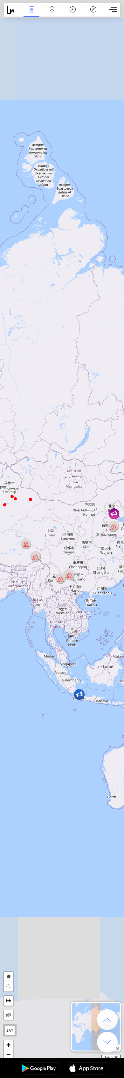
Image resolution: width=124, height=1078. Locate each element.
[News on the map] (12, 10)
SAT (10, 1030)
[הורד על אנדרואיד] (39, 1069)
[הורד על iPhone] (87, 1069)
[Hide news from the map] (8, 1015)
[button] (12, 496)
